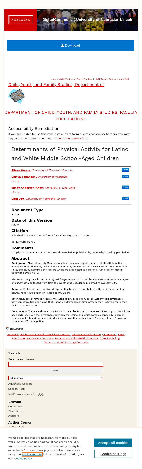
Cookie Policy (23, 458)
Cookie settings (32, 454)
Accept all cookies (113, 443)
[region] (71, 448)
